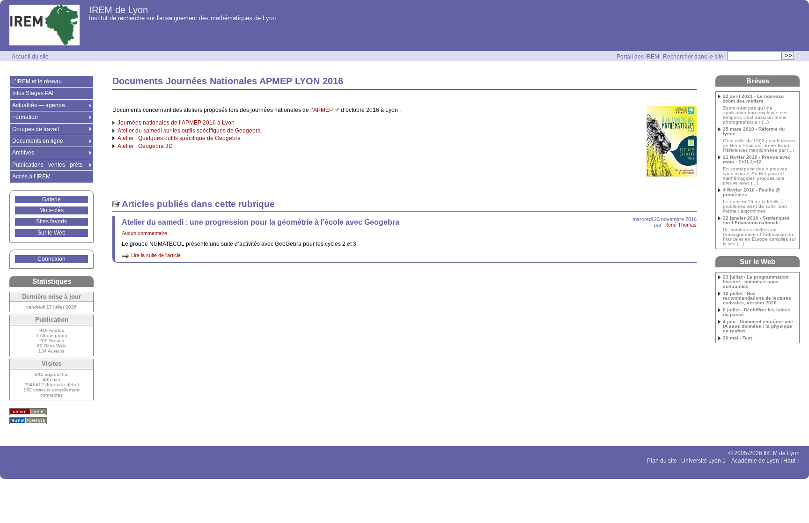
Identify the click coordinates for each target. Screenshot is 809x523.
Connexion (51, 259)
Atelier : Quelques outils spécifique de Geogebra (179, 138)
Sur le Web (51, 232)
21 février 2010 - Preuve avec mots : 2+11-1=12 (757, 159)
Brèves (757, 81)
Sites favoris (51, 221)
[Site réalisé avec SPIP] (28, 420)
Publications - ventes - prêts (47, 165)
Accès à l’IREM (31, 176)
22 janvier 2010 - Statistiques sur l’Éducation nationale (756, 220)
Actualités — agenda (38, 105)
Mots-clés (51, 210)
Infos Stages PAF (33, 93)
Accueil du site (30, 56)
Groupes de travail (35, 129)
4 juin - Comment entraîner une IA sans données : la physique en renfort (758, 326)
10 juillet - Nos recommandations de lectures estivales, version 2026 (757, 298)
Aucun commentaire (144, 233)
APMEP (323, 110)
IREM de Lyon (118, 10)
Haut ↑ (791, 460)
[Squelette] (28, 411)
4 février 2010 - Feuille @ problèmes (751, 192)
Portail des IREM (638, 56)
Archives (23, 152)
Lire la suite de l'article (156, 255)
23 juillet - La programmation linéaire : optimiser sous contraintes (755, 282)
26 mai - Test (737, 338)
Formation (25, 117)
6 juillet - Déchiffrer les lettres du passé (757, 312)
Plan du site (662, 460)
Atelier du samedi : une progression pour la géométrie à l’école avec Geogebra (260, 222)
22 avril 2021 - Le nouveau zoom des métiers (753, 98)
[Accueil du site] (44, 25)
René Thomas (680, 225)
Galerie (51, 199)
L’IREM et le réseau (37, 81)
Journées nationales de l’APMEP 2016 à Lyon (176, 122)
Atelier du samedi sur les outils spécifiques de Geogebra (189, 130)
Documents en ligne (37, 141)
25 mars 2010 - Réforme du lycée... (754, 131)
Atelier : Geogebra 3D (145, 146)
